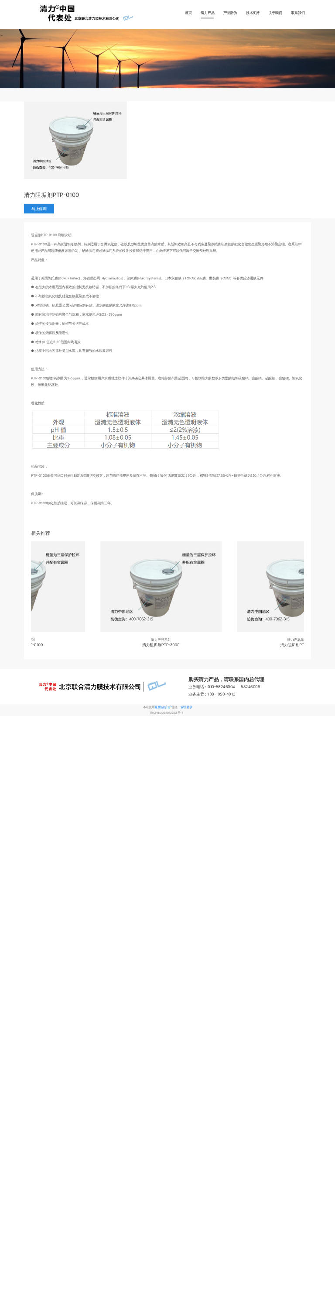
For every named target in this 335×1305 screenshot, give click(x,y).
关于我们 (275, 13)
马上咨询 (39, 208)
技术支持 (253, 13)
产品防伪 (230, 13)
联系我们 (298, 13)
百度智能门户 (162, 707)
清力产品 (207, 13)
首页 (188, 13)
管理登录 (186, 707)
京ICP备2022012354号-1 (166, 713)
